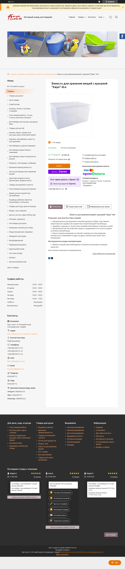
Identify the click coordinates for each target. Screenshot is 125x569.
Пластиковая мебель (18, 427)
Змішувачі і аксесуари (17, 236)
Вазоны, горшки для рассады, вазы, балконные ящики (20, 438)
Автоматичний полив (17, 262)
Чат (116, 563)
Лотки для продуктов (47, 441)
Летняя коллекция (74, 439)
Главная (72, 17)
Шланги (12, 258)
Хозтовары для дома (17, 223)
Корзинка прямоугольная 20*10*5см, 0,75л (101, 489)
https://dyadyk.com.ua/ (16, 361)
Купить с (55, 172)
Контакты (92, 17)
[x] (52, 258)
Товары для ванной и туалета (21, 185)
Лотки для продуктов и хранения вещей (22, 173)
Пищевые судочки (45, 427)
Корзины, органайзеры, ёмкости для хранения (37, 74)
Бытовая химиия (45, 455)
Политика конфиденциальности (91, 552)
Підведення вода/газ (17, 245)
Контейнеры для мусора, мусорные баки (23, 123)
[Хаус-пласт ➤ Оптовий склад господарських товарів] (14, 17)
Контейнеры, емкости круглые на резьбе (22, 157)
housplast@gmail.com (15, 369)
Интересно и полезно (104, 439)
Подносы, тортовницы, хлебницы (22, 163)
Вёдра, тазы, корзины (17, 211)
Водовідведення (16, 240)
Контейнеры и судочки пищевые (22, 146)
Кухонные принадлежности (20, 167)
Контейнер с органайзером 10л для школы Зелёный (24, 484)
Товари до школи (16, 96)
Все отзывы (111, 535)
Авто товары (13, 267)
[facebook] (49, 258)
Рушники (70, 445)
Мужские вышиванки (75, 427)
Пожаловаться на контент (69, 552)
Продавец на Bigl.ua (62, 550)
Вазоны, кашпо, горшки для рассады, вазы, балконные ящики (22, 134)
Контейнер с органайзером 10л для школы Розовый (101, 484)
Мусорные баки (16, 443)
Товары (81, 17)
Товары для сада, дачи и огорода (22, 206)
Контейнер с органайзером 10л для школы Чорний (24, 489)
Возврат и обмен (102, 447)
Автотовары (14, 100)
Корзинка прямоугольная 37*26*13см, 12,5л (97, 494)
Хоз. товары (43, 452)
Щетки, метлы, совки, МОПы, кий (22, 215)
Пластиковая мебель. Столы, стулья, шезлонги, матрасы (21, 116)
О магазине (100, 430)
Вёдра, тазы (43, 444)
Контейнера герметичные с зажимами (20, 151)
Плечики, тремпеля (17, 219)
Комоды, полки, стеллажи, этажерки (20, 110)
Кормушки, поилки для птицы (21, 228)
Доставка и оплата (103, 433)
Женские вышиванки (75, 430)
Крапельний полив (16, 249)
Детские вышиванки (75, 433)
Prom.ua (73, 547)
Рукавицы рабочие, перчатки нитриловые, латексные (20, 201)
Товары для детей (16, 128)
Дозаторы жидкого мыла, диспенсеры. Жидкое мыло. (20, 179)
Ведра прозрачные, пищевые (21, 232)
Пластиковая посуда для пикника (22, 189)
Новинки (99, 427)
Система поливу (15, 253)
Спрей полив (14, 104)
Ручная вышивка (73, 442)
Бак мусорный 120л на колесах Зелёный (61, 484)
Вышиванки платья (75, 436)
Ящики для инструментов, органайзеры (19, 194)
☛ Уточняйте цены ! (16, 86)
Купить (59, 166)
